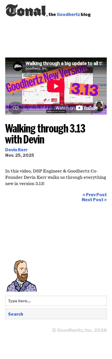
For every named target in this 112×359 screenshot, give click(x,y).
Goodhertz (68, 14)
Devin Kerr (16, 149)
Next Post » (94, 199)
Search (15, 313)
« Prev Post (95, 194)
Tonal (25, 9)
